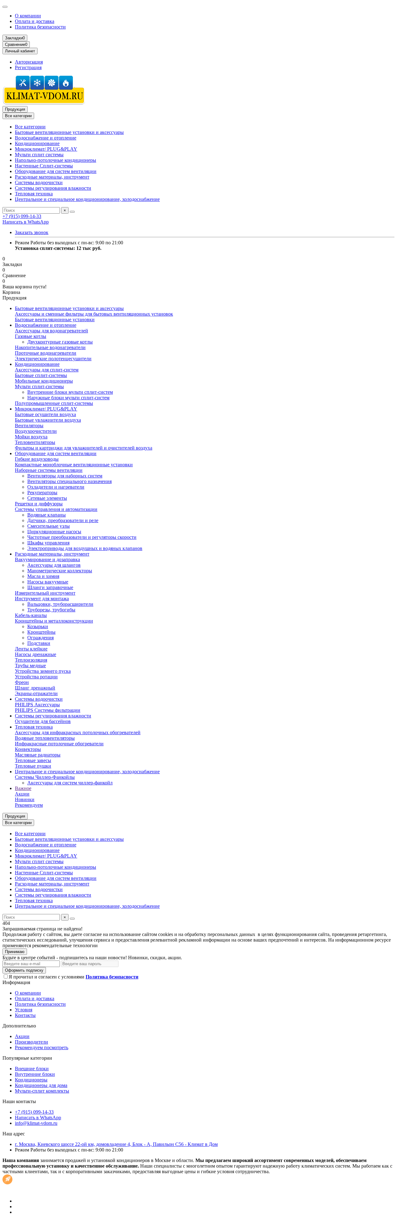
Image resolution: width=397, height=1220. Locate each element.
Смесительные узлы (48, 526)
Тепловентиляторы (35, 442)
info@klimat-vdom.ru (36, 1123)
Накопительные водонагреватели (50, 347)
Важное (23, 788)
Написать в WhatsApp (25, 221)
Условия (23, 1009)
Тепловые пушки (33, 766)
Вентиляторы (29, 425)
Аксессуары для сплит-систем (46, 369)
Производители (31, 1042)
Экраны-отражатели (36, 693)
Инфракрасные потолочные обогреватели (59, 743)
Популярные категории (27, 1058)
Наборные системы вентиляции (49, 470)
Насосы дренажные (35, 654)
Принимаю (15, 951)
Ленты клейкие (31, 648)
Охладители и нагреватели (55, 487)
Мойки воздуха (31, 436)
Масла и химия (43, 576)
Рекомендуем (29, 805)
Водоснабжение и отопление (45, 137)
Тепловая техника (34, 193)
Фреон (22, 682)
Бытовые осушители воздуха (45, 414)
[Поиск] (72, 212)
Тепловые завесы (33, 760)
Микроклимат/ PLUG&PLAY (46, 149)
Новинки (24, 799)
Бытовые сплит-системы (41, 375)
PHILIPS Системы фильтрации (47, 710)
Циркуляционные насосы (54, 531)
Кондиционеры (31, 1079)
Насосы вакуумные (47, 581)
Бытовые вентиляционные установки (55, 319)
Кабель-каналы (31, 615)
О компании (28, 15)
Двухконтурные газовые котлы (60, 341)
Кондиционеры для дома (41, 1085)
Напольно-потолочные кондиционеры (55, 160)
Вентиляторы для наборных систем (64, 475)
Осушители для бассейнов (43, 721)
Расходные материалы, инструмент (52, 177)
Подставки (38, 643)
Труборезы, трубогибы (51, 609)
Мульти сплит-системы (39, 386)
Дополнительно (19, 1025)
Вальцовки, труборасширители (60, 604)
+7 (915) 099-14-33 (21, 216)
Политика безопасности (40, 26)
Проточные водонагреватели (45, 353)
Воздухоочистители (36, 431)
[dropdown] (4, 7)
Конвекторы (28, 749)
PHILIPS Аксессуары (37, 704)
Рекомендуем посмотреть (41, 1047)
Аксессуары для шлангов (54, 565)
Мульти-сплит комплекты (42, 1091)
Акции (22, 793)
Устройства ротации (36, 676)
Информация (16, 982)
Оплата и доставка (34, 21)
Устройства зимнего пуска (43, 671)
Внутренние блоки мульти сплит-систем (70, 392)
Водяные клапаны (46, 514)
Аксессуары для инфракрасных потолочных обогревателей (78, 732)
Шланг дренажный (35, 687)
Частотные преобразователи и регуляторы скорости (81, 537)
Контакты (25, 1015)
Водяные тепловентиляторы (45, 738)
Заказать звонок (31, 232)
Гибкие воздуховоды (37, 459)
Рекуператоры (42, 492)
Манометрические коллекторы (59, 570)
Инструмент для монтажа (42, 598)
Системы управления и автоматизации (56, 509)
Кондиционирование (37, 143)
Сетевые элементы (47, 498)
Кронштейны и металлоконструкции (54, 620)
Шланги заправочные (50, 587)
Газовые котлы (30, 336)
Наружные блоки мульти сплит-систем (68, 397)
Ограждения (40, 637)
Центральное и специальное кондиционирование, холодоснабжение (87, 199)
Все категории (30, 126)
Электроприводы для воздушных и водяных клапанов (84, 548)
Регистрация (28, 67)
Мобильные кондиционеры (44, 381)
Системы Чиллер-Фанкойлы (45, 777)
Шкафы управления (48, 542)
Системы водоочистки (39, 182)
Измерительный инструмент (45, 593)
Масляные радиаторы (37, 754)
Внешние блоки (32, 1068)
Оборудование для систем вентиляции (55, 171)
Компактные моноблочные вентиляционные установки (74, 464)
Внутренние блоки (35, 1074)
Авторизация (29, 61)
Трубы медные (30, 665)
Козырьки (37, 626)
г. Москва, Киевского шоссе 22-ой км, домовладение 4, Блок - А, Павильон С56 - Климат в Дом (116, 1144)
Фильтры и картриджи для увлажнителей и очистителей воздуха (83, 447)
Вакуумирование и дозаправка (47, 559)
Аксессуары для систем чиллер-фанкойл (70, 782)
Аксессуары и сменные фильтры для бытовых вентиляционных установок (94, 314)
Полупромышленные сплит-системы (54, 403)
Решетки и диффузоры (39, 503)
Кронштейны (41, 632)
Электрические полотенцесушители (53, 358)
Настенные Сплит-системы (44, 165)
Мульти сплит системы (39, 154)
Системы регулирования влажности (53, 188)
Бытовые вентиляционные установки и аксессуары (69, 132)
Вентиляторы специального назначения (69, 481)
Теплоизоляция (31, 660)
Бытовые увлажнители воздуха (48, 420)
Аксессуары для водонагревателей (51, 330)
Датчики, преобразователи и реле (62, 520)
